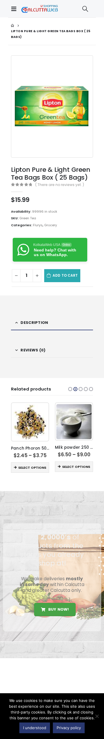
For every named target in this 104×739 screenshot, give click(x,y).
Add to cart (65, 275)
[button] (70, 389)
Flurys (37, 225)
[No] (97, 716)
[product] (29, 422)
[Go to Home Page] (12, 25)
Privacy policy (69, 727)
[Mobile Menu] (15, 9)
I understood (34, 727)
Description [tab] (34, 322)
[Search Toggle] (85, 9)
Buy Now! (58, 609)
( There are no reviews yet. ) (59, 184)
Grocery (50, 225)
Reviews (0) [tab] (33, 350)
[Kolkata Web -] (39, 9)
